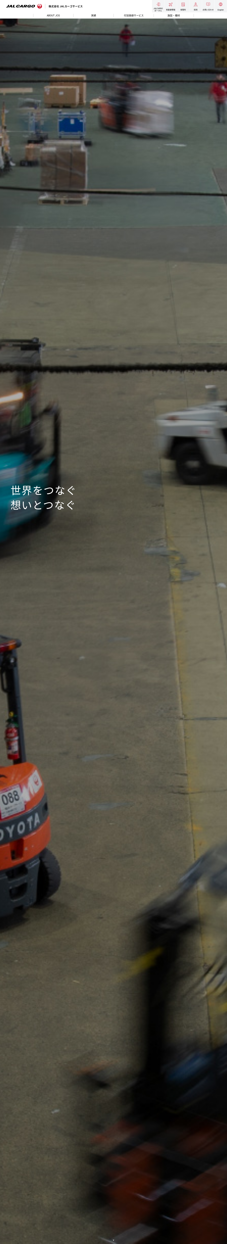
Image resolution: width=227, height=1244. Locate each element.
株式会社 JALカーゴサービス (66, 6)
